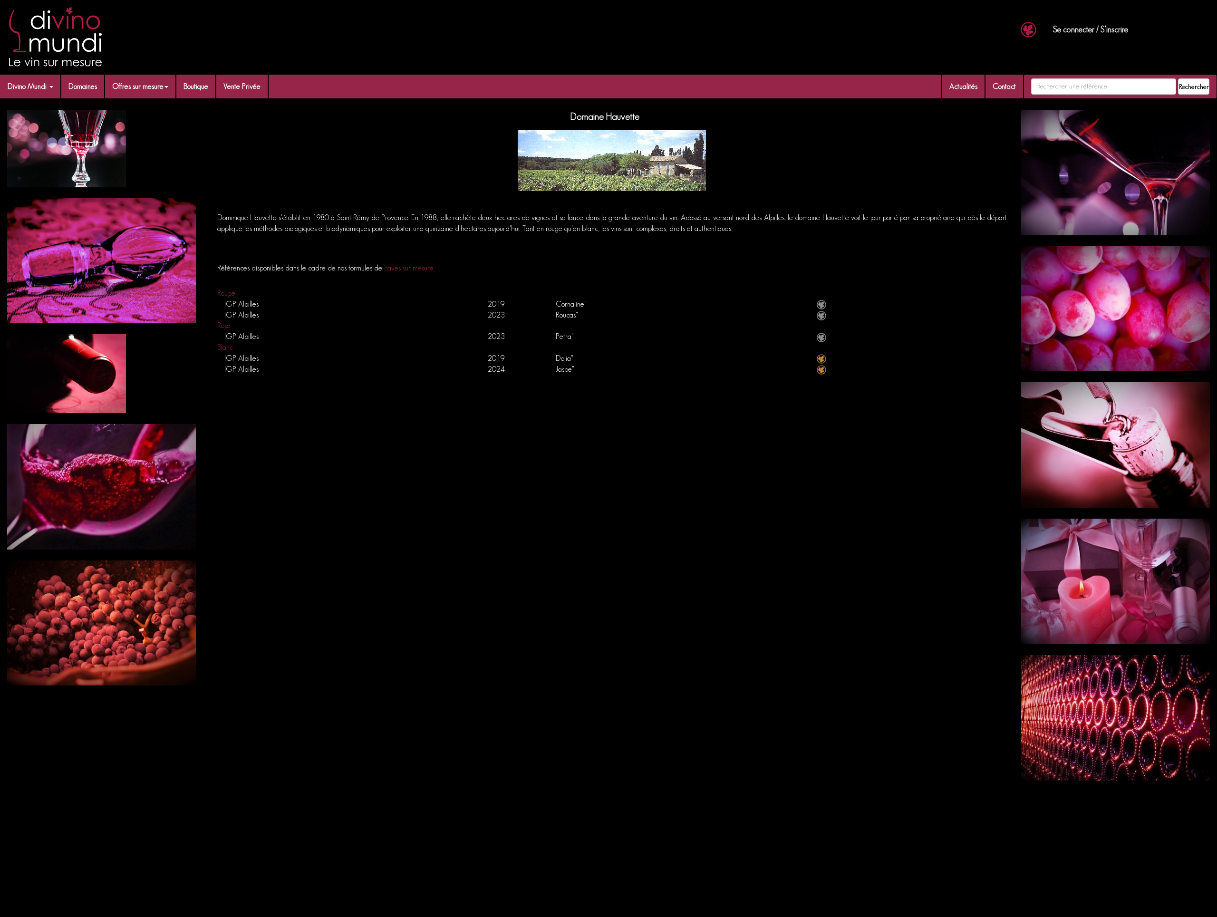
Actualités (963, 86)
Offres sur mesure (138, 86)
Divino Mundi (28, 86)
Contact (1004, 86)
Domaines (82, 86)
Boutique (196, 86)
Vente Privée (242, 86)
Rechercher (1194, 86)
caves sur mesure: (409, 268)
